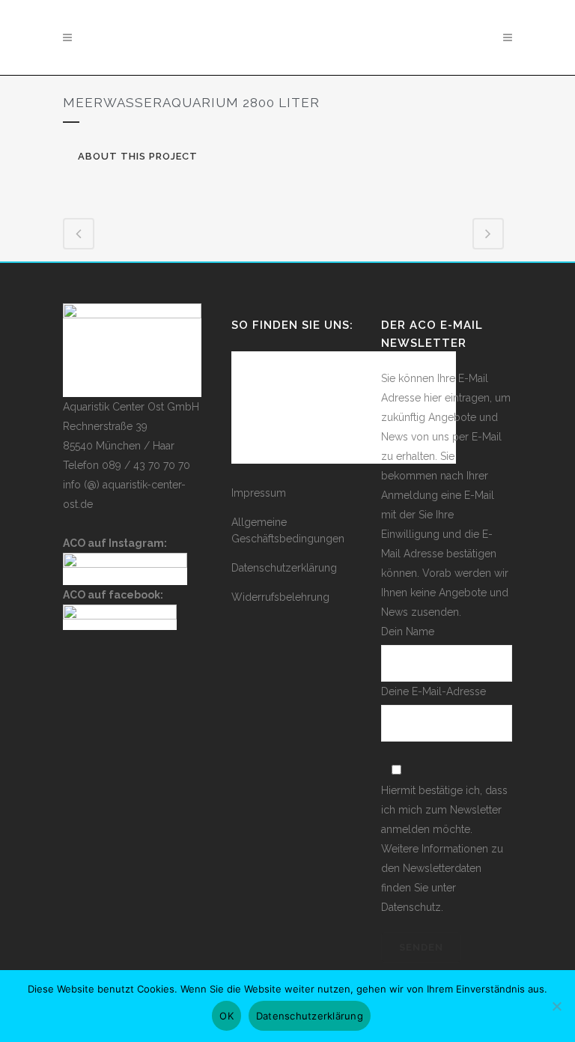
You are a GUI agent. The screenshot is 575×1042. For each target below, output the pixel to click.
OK (226, 1016)
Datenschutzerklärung (284, 568)
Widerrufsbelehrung (280, 597)
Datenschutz (411, 907)
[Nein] (556, 1014)
